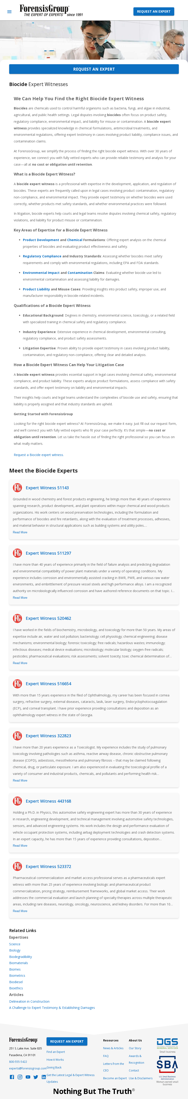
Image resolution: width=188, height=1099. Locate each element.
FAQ (106, 1056)
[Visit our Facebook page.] (12, 1078)
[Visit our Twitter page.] (36, 1078)
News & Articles (113, 1048)
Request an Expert (154, 11)
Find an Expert (56, 1052)
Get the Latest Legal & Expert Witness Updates (70, 1078)
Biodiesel (16, 982)
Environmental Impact (41, 272)
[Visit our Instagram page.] (20, 1078)
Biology (14, 950)
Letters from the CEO (113, 1067)
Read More (20, 532)
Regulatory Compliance (42, 256)
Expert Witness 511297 (48, 553)
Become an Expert (115, 1078)
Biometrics (17, 976)
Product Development (41, 240)
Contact (134, 1070)
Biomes (15, 969)
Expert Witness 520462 (48, 618)
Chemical (74, 240)
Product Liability (36, 289)
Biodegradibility (20, 957)
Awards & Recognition (136, 1059)
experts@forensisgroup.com (28, 1068)
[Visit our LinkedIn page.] (44, 1078)
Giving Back (54, 1067)
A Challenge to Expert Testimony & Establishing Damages (52, 1008)
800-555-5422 (18, 1062)
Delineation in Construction (29, 1001)
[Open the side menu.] (9, 11)
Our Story (135, 1048)
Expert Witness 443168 (48, 801)
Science (14, 944)
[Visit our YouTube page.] (28, 1078)
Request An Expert (67, 1041)
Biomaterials (18, 963)
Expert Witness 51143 (47, 487)
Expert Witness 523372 (48, 866)
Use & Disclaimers (140, 1078)
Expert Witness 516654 (48, 683)
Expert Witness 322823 (48, 735)
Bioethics (16, 988)
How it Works (55, 1060)
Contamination (80, 272)
